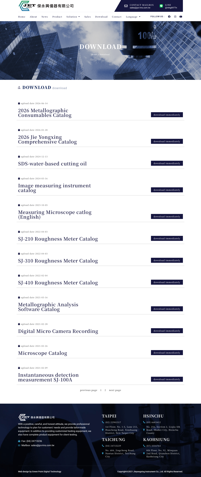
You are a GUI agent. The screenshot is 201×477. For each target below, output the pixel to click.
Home (21, 16)
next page (115, 390)
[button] (167, 308)
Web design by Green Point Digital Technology (39, 471)
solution (72, 16)
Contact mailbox (142, 4)
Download (101, 16)
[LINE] (161, 5)
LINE (168, 4)
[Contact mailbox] (126, 5)
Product (57, 16)
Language (132, 16)
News (44, 16)
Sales (87, 16)
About (33, 16)
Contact (117, 16)
